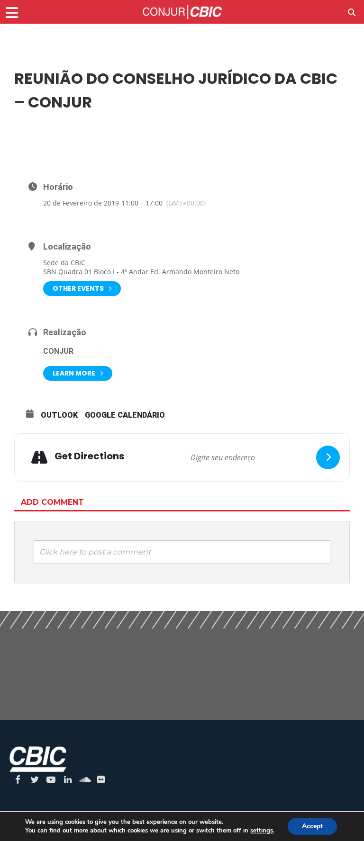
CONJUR (58, 351)
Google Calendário (125, 415)
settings (261, 830)
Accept (312, 826)
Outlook (59, 415)
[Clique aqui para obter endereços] (328, 457)
